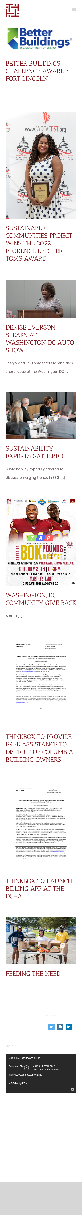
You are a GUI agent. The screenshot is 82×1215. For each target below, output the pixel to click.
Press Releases (56, 1048)
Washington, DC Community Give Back (41, 599)
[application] (26, 1073)
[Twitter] (51, 1027)
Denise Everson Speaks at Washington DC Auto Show (40, 338)
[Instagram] (60, 1027)
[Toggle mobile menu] (74, 10)
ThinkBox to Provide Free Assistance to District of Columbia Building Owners (39, 748)
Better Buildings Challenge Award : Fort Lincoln (37, 71)
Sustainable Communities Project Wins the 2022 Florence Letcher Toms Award (39, 243)
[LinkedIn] (69, 1027)
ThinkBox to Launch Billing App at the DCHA (39, 888)
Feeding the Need (33, 974)
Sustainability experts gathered (34, 452)
